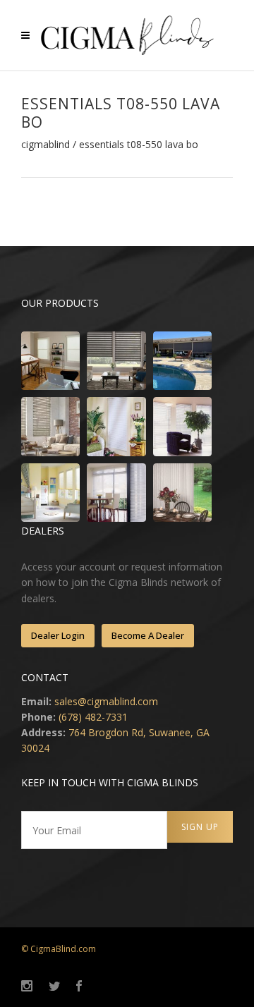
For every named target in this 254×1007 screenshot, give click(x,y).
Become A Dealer (147, 635)
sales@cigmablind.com (106, 701)
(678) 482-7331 (93, 717)
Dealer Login (58, 635)
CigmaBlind (45, 144)
